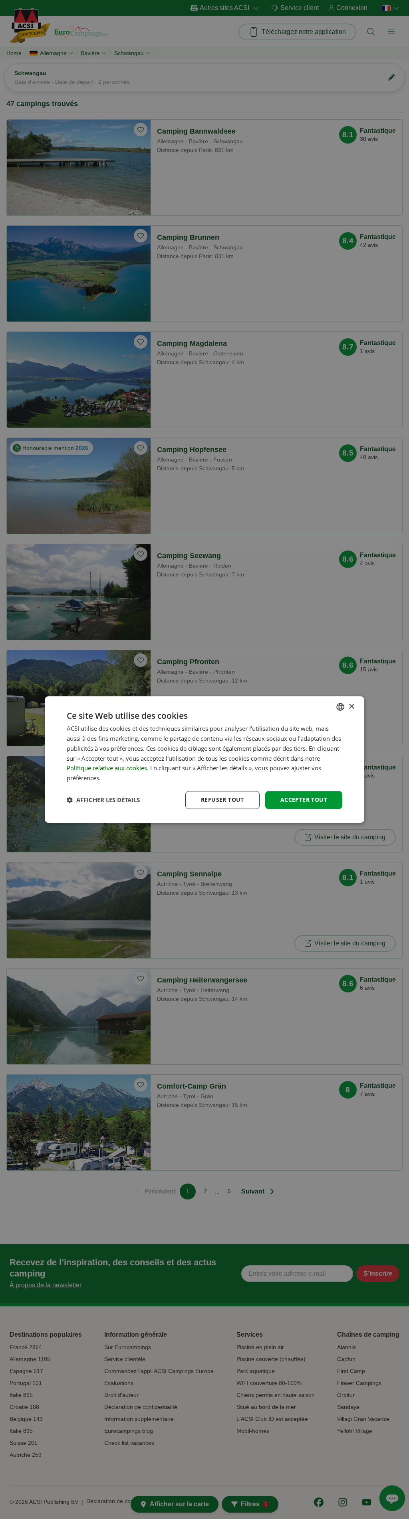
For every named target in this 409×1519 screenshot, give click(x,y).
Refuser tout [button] (222, 799)
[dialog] (204, 759)
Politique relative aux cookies (107, 768)
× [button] (351, 707)
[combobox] (340, 707)
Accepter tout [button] (303, 799)
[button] (103, 799)
